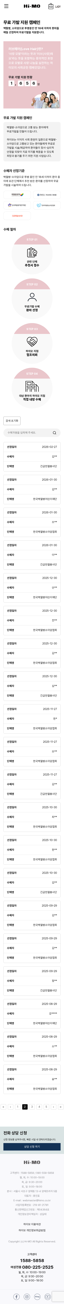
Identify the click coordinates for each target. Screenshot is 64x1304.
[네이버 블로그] (37, 1297)
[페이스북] (16, 1297)
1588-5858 (32, 1260)
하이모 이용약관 (32, 1224)
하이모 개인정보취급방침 (32, 1230)
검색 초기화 (12, 420)
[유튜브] (48, 1297)
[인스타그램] (27, 1297)
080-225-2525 (37, 1267)
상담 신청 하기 (32, 1146)
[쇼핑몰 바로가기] (50, 6)
